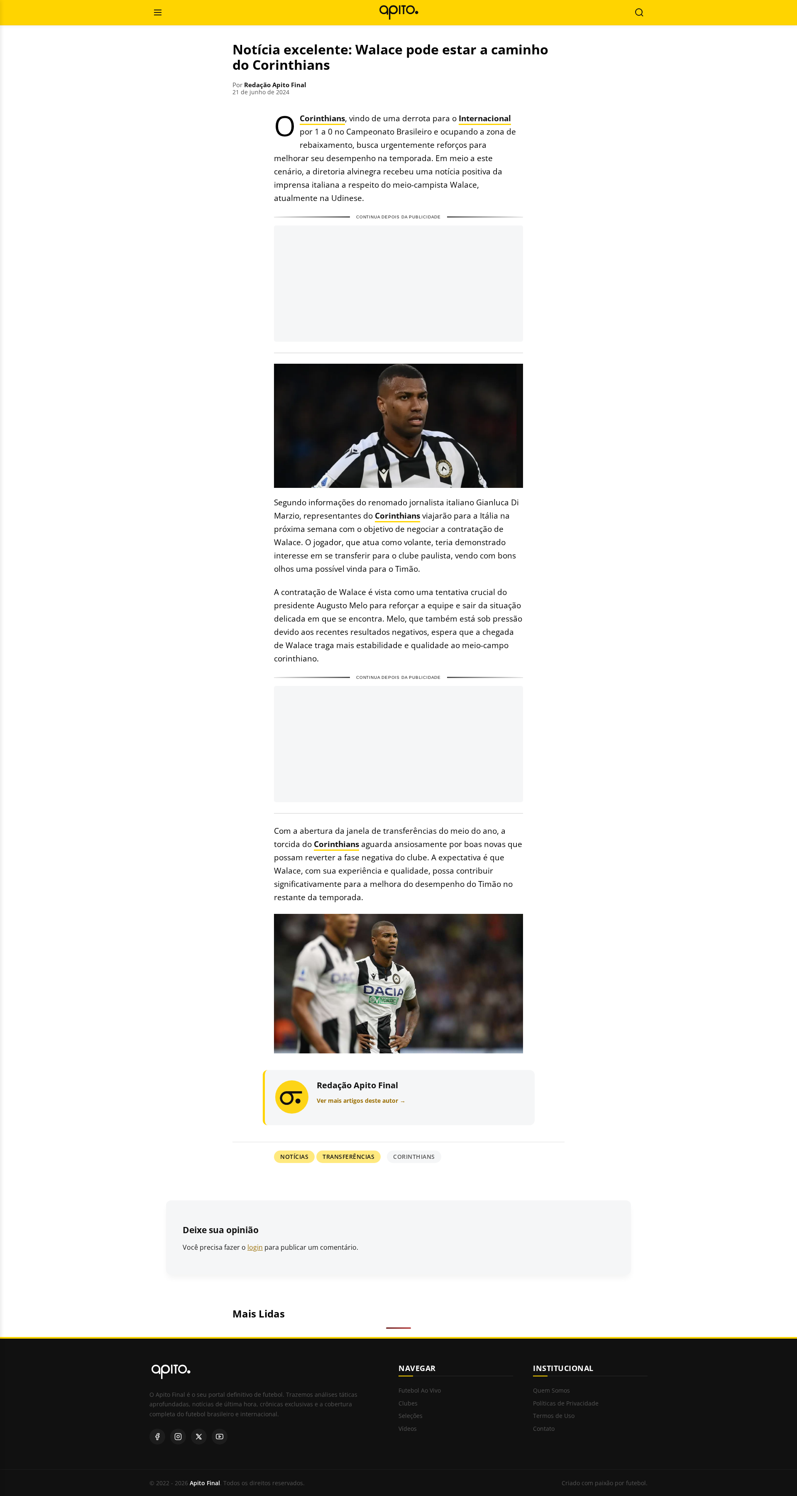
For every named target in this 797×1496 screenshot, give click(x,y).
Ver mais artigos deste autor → (361, 1100)
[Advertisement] (398, 283)
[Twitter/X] (199, 1437)
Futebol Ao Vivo (419, 1390)
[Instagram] (178, 1437)
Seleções (410, 1416)
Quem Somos (551, 1390)
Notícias (294, 1157)
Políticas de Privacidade (566, 1403)
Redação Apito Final (275, 85)
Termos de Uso (554, 1416)
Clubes (408, 1403)
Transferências (348, 1157)
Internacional (485, 118)
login (255, 1247)
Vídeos (407, 1428)
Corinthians (322, 118)
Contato (544, 1428)
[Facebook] (157, 1437)
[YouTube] (219, 1437)
